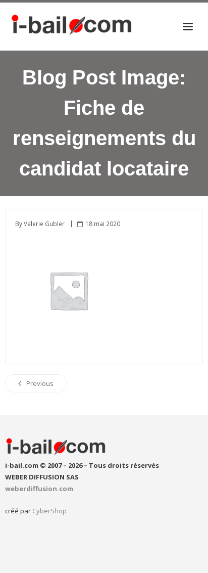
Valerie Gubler (44, 223)
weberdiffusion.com (39, 488)
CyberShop (49, 510)
